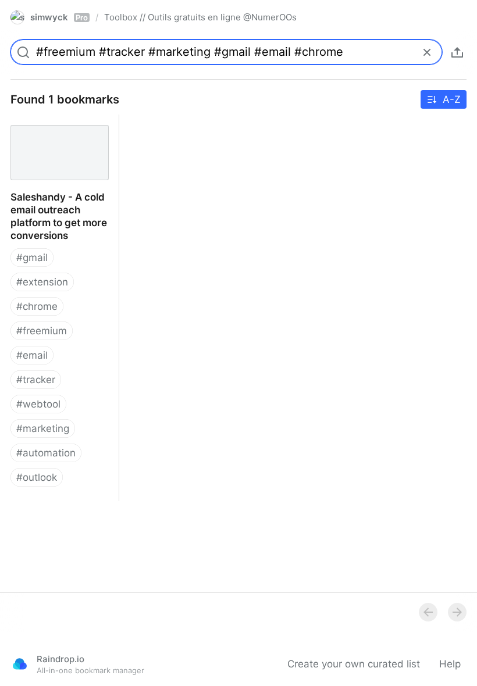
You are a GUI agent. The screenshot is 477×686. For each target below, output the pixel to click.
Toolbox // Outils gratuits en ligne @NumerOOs (200, 17)
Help (450, 664)
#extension (42, 282)
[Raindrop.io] (19, 664)
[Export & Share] (457, 52)
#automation (46, 453)
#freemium (41, 331)
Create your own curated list (353, 664)
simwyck (59, 17)
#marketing (42, 428)
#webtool (38, 404)
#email (32, 355)
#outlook (36, 477)
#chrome (37, 306)
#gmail (32, 257)
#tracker (35, 379)
